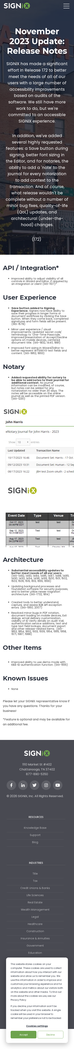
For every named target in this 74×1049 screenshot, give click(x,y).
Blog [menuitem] (35, 842)
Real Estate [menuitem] (35, 902)
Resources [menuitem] (36, 817)
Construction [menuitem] (35, 931)
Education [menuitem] (35, 953)
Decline (50, 1034)
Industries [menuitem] (36, 863)
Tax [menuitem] (35, 881)
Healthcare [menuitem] (35, 924)
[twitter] (34, 785)
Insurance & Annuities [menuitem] (35, 938)
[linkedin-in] (23, 785)
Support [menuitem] (35, 835)
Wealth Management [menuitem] (35, 910)
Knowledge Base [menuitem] (35, 828)
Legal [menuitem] (35, 917)
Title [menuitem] (35, 874)
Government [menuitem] (35, 945)
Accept (24, 1034)
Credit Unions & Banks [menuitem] (35, 888)
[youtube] (57, 785)
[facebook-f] (11, 785)
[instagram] (46, 785)
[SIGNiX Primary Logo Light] (17, 6)
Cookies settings (37, 1026)
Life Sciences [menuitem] (35, 895)
